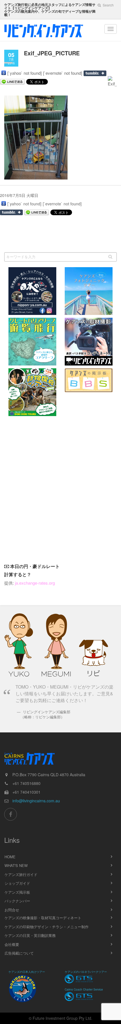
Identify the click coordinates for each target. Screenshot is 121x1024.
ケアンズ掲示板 (17, 892)
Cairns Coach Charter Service (84, 989)
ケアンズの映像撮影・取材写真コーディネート (43, 917)
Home (10, 856)
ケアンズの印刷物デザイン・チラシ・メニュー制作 (47, 926)
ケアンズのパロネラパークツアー (86, 972)
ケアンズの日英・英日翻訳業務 (30, 935)
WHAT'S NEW (16, 865)
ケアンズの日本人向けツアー (26, 972)
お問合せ (12, 909)
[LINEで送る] (36, 212)
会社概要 (12, 944)
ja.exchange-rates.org (35, 583)
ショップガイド (17, 883)
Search (108, 5)
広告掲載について (19, 953)
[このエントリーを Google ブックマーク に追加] (3, 73)
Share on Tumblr (95, 73)
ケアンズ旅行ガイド (21, 874)
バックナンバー (17, 900)
